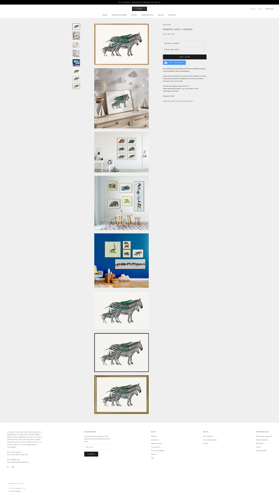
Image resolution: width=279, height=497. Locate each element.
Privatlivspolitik (261, 451)
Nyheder (154, 436)
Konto (253, 9)
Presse (258, 447)
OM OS (161, 15)
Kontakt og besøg (262, 440)
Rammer (154, 454)
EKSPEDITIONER (119, 15)
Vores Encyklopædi (157, 451)
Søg (260, 9)
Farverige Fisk (155, 447)
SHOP (104, 15)
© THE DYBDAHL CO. (17, 488)
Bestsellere (154, 440)
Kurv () (269, 9)
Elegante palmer (156, 443)
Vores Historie (208, 436)
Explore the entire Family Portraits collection (178, 101)
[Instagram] (13, 467)
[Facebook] (8, 467)
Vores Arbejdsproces (210, 440)
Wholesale (259, 443)
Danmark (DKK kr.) (16, 483)
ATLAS (134, 15)
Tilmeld (91, 454)
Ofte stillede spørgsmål (264, 436)
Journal (205, 443)
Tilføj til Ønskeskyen (176, 62)
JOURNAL (172, 15)
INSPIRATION (147, 15)
